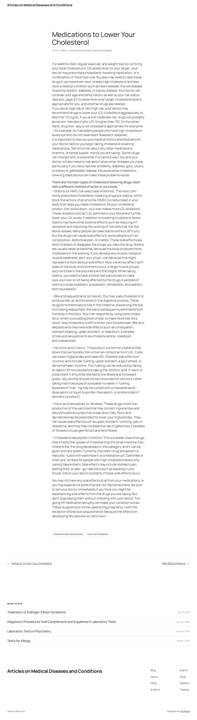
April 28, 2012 (184, 612)
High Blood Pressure (174, 563)
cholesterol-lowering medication (68, 534)
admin (64, 50)
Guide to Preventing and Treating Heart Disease (91, 50)
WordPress (185, 711)
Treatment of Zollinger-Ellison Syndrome (36, 612)
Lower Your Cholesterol (97, 534)
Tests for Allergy (19, 641)
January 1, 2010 (183, 621)
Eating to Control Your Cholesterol (31, 563)
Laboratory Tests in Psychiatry (29, 631)
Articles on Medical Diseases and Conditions (39, 5)
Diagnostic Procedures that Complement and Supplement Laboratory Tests (61, 622)
